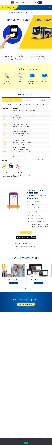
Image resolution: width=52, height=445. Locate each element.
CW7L (4, 142)
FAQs (29, 243)
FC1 (4, 149)
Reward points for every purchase (30, 12)
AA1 (4, 113)
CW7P (4, 145)
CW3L (4, 124)
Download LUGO (26, 232)
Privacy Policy (23, 439)
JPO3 (4, 154)
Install (40, 2)
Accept (26, 443)
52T (4, 110)
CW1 (4, 117)
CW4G (4, 133)
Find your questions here (26, 304)
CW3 (4, 122)
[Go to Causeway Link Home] (9, 7)
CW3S (4, 126)
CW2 (4, 119)
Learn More (13, 283)
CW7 (4, 140)
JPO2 (4, 151)
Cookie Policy (27, 441)
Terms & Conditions (30, 439)
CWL (4, 147)
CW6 (4, 138)
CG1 (4, 115)
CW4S (4, 131)
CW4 (4, 129)
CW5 (4, 135)
